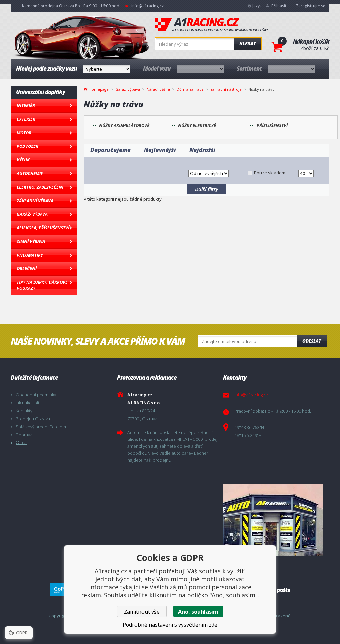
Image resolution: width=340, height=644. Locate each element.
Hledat (247, 44)
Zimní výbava (31, 241)
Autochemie (30, 173)
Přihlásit (278, 6)
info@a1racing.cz (147, 6)
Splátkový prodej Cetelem (41, 427)
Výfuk (23, 160)
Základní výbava (35, 201)
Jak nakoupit (27, 403)
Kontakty (24, 411)
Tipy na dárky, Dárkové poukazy (42, 285)
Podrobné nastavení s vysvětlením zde (170, 624)
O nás (21, 442)
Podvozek (27, 146)
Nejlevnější (160, 150)
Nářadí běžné (158, 89)
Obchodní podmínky (36, 395)
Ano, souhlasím (198, 611)
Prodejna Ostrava (33, 419)
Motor (24, 133)
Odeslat (311, 341)
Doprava (24, 435)
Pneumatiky (30, 255)
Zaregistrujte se (310, 6)
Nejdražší (202, 150)
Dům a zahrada (190, 89)
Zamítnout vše (142, 611)
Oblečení (27, 268)
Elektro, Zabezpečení (40, 187)
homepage (99, 89)
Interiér (26, 105)
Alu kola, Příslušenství (43, 228)
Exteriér (26, 119)
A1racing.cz (211, 25)
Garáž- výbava (32, 214)
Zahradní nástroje (226, 89)
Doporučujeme (110, 150)
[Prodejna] (274, 520)
